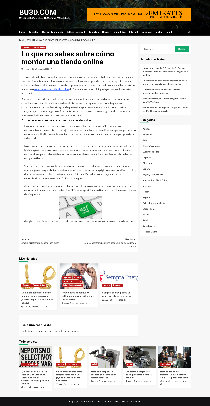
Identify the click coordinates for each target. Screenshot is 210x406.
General (26, 48)
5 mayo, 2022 (118, 300)
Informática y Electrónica (155, 180)
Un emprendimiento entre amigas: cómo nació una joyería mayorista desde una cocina (165, 82)
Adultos (146, 129)
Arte (145, 140)
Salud (169, 32)
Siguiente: (110, 243)
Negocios (147, 32)
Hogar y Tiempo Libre (114, 32)
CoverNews (119, 401)
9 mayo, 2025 (37, 307)
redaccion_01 (29, 69)
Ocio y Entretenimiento (72, 285)
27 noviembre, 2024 (178, 381)
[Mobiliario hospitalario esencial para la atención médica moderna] (105, 357)
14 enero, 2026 (38, 387)
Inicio (22, 32)
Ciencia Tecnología (52, 32)
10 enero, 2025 (142, 381)
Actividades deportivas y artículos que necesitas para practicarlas (78, 296)
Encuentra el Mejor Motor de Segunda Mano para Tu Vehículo (164, 100)
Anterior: (40, 241)
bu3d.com (37, 12)
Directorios (148, 163)
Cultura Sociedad (75, 32)
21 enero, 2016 (43, 69)
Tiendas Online (39, 48)
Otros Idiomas (150, 208)
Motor (159, 32)
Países (146, 214)
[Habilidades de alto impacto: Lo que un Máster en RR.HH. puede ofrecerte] (174, 357)
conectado (48, 331)
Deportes (93, 32)
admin (26, 307)
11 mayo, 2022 (78, 303)
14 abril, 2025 (106, 381)
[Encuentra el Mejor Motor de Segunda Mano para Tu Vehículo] (139, 357)
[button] (189, 32)
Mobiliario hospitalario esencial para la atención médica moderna (161, 91)
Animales (34, 32)
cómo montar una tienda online (51, 89)
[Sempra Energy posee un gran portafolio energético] (119, 276)
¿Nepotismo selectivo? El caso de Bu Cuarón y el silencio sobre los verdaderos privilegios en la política (165, 71)
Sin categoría (149, 226)
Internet (133, 32)
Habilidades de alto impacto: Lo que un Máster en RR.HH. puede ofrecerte (165, 109)
